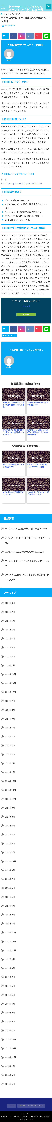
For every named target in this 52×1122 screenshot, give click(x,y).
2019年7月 (10, 977)
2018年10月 (10, 1057)
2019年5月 (10, 995)
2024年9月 (10, 808)
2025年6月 (10, 728)
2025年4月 (10, 746)
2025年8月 (10, 710)
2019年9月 (10, 959)
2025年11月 (10, 683)
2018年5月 (10, 1084)
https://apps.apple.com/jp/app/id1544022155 (21, 184)
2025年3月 (10, 755)
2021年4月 (10, 924)
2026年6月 (10, 621)
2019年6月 (10, 986)
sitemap (11, 1105)
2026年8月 (10, 603)
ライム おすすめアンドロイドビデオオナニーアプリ (38, 493)
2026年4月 (10, 639)
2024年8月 (10, 817)
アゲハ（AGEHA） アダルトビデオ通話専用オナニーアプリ (27, 577)
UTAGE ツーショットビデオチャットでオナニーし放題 (37, 466)
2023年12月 (10, 861)
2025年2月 (10, 763)
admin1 (9, 60)
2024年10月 (10, 799)
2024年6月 (10, 835)
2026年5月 (10, 630)
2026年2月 (10, 657)
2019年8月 (10, 968)
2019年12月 (10, 933)
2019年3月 (10, 1013)
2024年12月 (10, 781)
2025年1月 (10, 772)
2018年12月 (10, 1040)
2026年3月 (10, 648)
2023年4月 (10, 906)
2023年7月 (10, 879)
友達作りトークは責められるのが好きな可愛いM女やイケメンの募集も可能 (37, 432)
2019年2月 (10, 1022)
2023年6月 (10, 888)
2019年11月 (10, 942)
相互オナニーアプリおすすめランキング (31, 1105)
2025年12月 (10, 674)
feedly (26, 314)
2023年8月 (10, 870)
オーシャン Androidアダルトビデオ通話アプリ (37, 404)
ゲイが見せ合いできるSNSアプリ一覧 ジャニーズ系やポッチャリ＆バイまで (13, 432)
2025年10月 (10, 692)
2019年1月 (10, 1031)
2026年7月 (10, 612)
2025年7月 (10, 719)
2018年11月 (10, 1048)
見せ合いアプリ (9, 336)
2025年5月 (10, 737)
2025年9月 (10, 701)
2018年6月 (10, 1075)
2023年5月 (10, 897)
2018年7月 (10, 1066)
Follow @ (26, 306)
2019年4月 (10, 1004)
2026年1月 (10, 665)
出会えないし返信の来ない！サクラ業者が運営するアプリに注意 (13, 405)
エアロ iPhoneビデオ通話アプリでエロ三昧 (14, 493)
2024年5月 (10, 844)
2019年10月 (10, 950)
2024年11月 (10, 790)
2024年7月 (10, 826)
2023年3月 (10, 915)
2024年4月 (10, 852)
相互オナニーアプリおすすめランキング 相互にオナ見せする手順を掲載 (26, 9)
